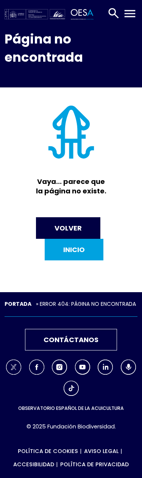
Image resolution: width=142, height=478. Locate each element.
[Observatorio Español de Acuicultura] (81, 13)
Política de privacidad (94, 464)
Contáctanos (71, 339)
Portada (18, 304)
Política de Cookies (48, 451)
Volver (68, 228)
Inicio (74, 249)
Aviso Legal (101, 451)
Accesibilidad (33, 464)
